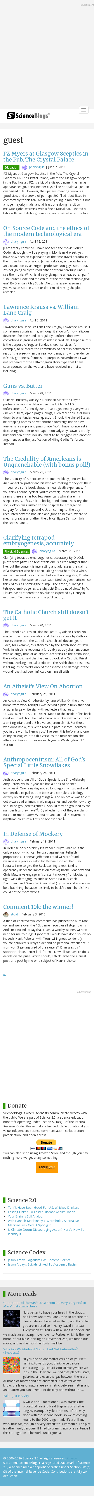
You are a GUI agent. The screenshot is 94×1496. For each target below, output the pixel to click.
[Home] (28, 117)
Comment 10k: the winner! (38, 907)
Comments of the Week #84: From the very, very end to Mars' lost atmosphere (44, 1304)
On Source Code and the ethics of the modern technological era (46, 231)
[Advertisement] (47, 54)
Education (11, 167)
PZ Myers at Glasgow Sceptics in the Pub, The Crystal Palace (46, 156)
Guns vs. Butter (23, 385)
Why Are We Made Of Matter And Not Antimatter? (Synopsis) (40, 1351)
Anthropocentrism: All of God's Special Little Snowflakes (44, 762)
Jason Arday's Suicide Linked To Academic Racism (43, 1264)
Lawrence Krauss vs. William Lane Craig (41, 310)
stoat (14, 914)
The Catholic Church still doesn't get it (46, 615)
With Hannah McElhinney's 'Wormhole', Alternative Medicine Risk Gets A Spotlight (43, 1223)
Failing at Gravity (16, 1396)
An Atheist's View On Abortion (43, 686)
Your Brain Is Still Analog (25, 1216)
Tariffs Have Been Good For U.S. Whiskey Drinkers (43, 1207)
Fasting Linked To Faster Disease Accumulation (41, 1212)
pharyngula (37, 167)
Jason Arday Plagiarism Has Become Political (39, 1260)
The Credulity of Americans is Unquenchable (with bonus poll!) (46, 461)
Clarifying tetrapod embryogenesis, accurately (38, 540)
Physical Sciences (16, 551)
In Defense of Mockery (33, 834)
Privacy (72, 1458)
